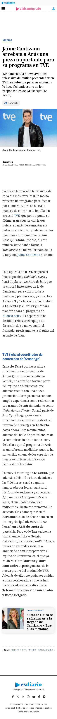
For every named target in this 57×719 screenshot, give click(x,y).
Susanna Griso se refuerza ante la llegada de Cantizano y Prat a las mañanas (40, 622)
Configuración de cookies (28, 712)
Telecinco (16, 650)
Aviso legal (10, 708)
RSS (45, 704)
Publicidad (29, 704)
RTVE (24, 650)
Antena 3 (32, 650)
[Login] (53, 9)
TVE (17, 216)
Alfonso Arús (11, 316)
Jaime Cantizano (45, 650)
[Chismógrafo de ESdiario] (28, 8)
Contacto (39, 704)
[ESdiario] (8, 3)
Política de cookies (44, 708)
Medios (7, 40)
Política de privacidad (25, 708)
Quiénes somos (16, 704)
